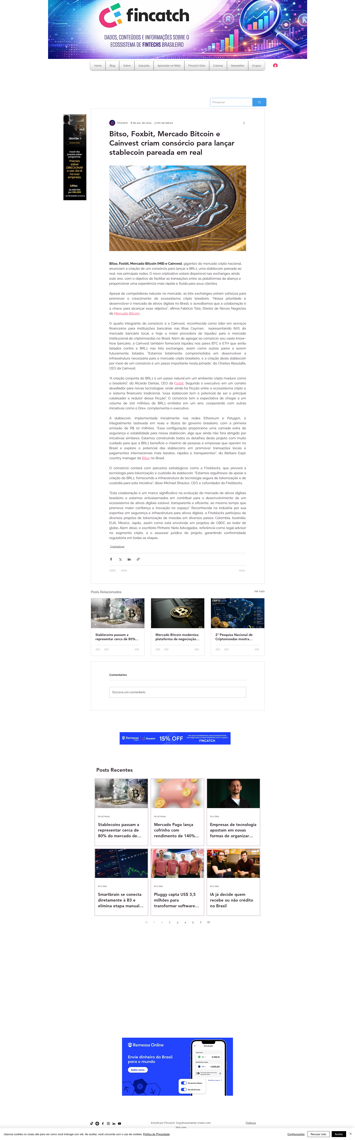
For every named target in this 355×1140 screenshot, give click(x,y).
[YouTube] (119, 1126)
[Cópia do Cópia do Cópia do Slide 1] (177, 1101)
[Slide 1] (164, 1101)
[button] (218, 65)
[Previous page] (154, 925)
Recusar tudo (318, 1134)
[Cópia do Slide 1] (167, 1101)
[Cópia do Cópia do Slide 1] (174, 1101)
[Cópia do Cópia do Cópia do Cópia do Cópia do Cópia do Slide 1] (187, 1101)
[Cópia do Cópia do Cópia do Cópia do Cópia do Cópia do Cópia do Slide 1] (191, 1101)
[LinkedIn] (114, 1126)
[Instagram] (108, 1126)
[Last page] (208, 925)
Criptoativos (117, 546)
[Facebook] (103, 1126)
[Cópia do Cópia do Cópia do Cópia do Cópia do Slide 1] (184, 1101)
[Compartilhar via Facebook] (111, 559)
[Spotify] (97, 1126)
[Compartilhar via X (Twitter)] (120, 559)
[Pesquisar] (259, 102)
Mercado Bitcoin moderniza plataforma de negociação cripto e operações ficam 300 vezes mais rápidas (177, 637)
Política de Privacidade (156, 1134)
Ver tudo (259, 591)
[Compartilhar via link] (138, 559)
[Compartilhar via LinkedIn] (129, 559)
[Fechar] (350, 1134)
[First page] (146, 925)
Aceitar (339, 1134)
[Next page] (200, 925)
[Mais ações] (244, 123)
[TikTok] (92, 1126)
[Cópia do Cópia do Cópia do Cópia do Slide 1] (181, 1101)
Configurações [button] (296, 1134)
